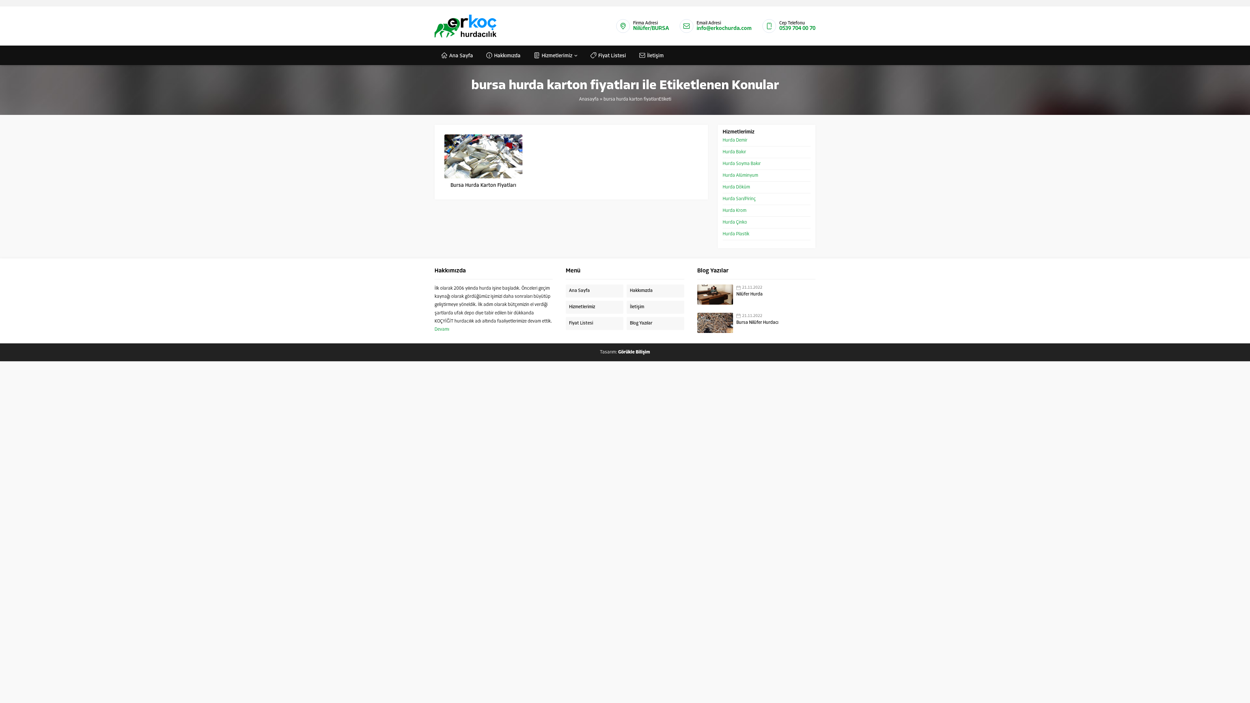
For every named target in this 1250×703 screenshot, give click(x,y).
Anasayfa (589, 99)
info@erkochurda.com (724, 28)
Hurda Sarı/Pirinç (739, 199)
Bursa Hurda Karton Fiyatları (483, 185)
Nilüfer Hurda (749, 294)
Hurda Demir (735, 140)
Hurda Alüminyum (740, 175)
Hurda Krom (734, 210)
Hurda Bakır (734, 152)
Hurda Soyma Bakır (742, 163)
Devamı (442, 329)
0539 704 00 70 (797, 28)
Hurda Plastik (736, 234)
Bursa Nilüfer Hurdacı (757, 322)
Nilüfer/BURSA (651, 28)
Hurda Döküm (736, 187)
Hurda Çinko (735, 222)
